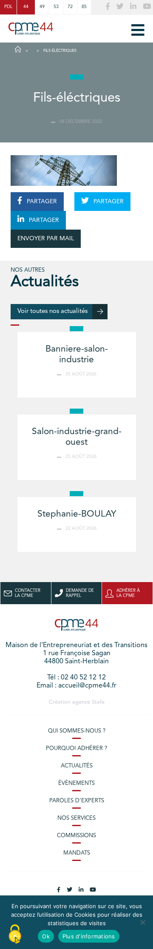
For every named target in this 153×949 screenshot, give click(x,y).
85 (84, 7)
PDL (8, 7)
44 (25, 7)
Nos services (76, 818)
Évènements (76, 783)
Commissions (76, 835)
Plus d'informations (88, 936)
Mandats (76, 853)
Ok (46, 936)
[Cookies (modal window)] (15, 934)
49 (42, 7)
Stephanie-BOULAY (76, 514)
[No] (142, 922)
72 (70, 7)
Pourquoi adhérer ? (76, 748)
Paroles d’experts (76, 801)
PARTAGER (41, 202)
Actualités (77, 766)
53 (56, 7)
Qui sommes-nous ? (76, 731)
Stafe (98, 702)
